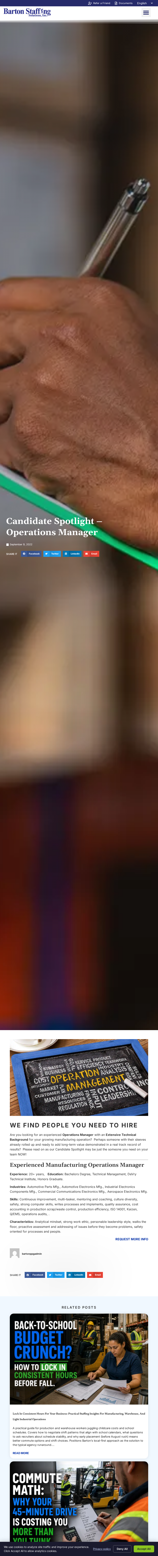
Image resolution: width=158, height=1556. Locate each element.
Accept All (144, 1548)
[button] (146, 12)
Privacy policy (102, 1548)
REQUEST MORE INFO (131, 1239)
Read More (21, 1453)
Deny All (122, 1548)
